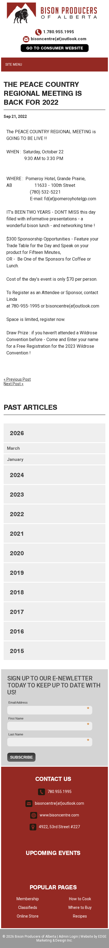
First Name (48, 719)
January (15, 459)
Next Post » (13, 384)
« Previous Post (17, 379)
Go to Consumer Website (54, 48)
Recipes (80, 916)
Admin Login (68, 937)
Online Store (28, 916)
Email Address (48, 703)
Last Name (48, 735)
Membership (27, 899)
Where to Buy (80, 907)
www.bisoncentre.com (59, 815)
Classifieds (27, 907)
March (13, 448)
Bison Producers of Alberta (35, 937)
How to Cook (80, 899)
